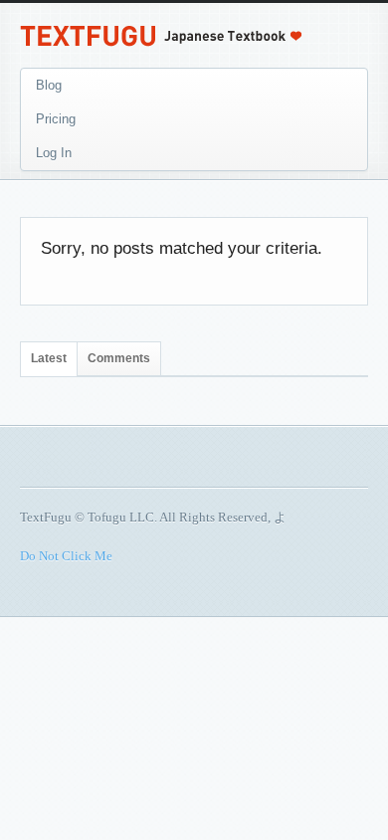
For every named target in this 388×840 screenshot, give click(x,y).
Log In (54, 152)
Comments (119, 358)
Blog (49, 85)
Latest (49, 358)
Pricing (56, 118)
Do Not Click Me (66, 555)
